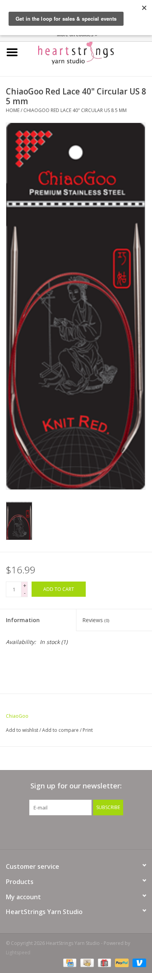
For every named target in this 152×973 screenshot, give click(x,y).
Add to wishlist (22, 730)
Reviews (95, 620)
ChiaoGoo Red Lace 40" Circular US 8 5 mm (75, 110)
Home (12, 110)
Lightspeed (18, 952)
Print (88, 730)
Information (23, 620)
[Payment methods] (69, 962)
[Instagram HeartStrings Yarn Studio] (118, 831)
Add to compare (61, 730)
